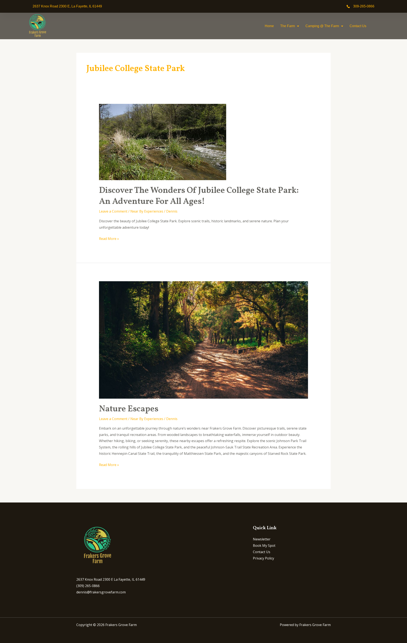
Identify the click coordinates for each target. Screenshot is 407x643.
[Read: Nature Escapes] (203, 339)
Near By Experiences (146, 211)
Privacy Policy (263, 558)
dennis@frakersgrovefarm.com (101, 592)
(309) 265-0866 (88, 585)
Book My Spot (264, 545)
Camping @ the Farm (322, 26)
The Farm (287, 26)
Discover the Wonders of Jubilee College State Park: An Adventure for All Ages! (199, 196)
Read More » (109, 238)
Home (269, 26)
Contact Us (358, 26)
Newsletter (261, 539)
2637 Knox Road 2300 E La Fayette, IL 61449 (110, 579)
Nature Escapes (128, 409)
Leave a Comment (113, 211)
